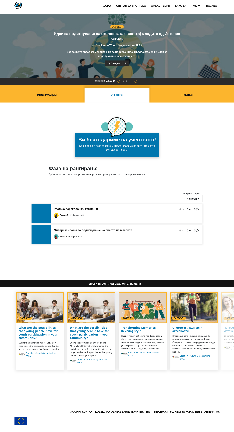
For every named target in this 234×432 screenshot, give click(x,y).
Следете (115, 63)
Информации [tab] (47, 95)
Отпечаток (212, 411)
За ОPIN (75, 411)
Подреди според (191, 193)
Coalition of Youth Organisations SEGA (119, 45)
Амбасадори (160, 5)
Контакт (88, 411)
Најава (211, 5)
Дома (107, 5)
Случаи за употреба (131, 5)
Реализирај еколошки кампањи (76, 209)
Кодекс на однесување (112, 411)
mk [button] (195, 5)
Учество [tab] (117, 95)
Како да (180, 5)
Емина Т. (64, 215)
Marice (63, 236)
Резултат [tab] (187, 95)
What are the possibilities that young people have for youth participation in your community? (38, 333)
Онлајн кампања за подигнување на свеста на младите (93, 230)
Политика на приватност (150, 411)
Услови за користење (186, 411)
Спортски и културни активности (187, 329)
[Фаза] (118, 81)
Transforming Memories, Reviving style (138, 329)
